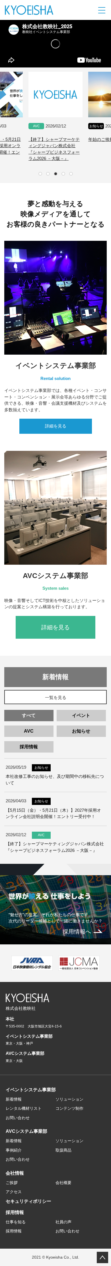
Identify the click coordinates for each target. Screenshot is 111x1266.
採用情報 (29, 746)
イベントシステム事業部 (31, 1089)
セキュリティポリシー (28, 1201)
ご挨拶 (12, 1182)
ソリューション (69, 1099)
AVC (29, 731)
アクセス (14, 1191)
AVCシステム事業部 (26, 1131)
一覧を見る (55, 697)
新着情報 (14, 1099)
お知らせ (81, 731)
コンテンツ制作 (69, 1108)
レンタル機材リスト (24, 1108)
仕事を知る (16, 1222)
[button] (40, 173)
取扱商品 (63, 1150)
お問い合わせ (18, 1117)
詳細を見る (55, 426)
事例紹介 (14, 1150)
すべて (29, 715)
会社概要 (63, 1182)
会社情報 (15, 1173)
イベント (81, 715)
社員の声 (63, 1222)
